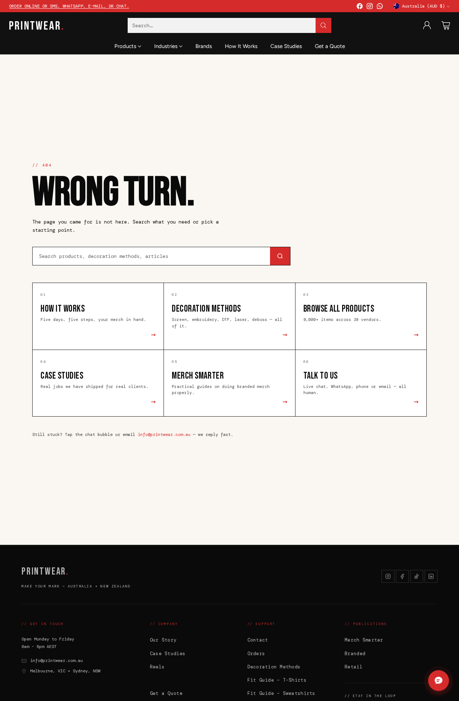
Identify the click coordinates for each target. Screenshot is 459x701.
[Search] (323, 25)
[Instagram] (388, 576)
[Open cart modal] (446, 25)
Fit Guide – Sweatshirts (281, 693)
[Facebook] (402, 576)
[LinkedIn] (431, 576)
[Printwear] (36, 25)
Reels (157, 667)
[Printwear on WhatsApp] (379, 8)
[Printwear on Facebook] (359, 8)
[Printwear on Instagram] (369, 8)
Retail (354, 667)
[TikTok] (416, 576)
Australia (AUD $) (423, 6)
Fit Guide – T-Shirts (277, 680)
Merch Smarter (364, 640)
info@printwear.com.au (164, 434)
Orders (256, 653)
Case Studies (167, 653)
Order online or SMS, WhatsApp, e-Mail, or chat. (69, 6)
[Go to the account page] (427, 25)
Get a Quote (166, 693)
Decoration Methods (274, 667)
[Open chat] (438, 680)
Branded (355, 653)
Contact (257, 640)
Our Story (163, 640)
